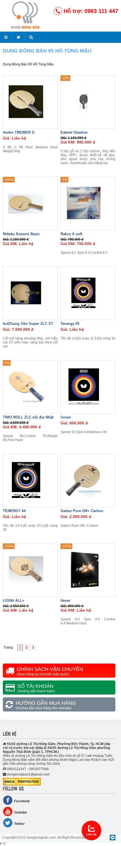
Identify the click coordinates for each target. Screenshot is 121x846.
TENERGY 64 (14, 511)
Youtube (20, 812)
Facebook (22, 801)
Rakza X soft (71, 234)
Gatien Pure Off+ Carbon (81, 511)
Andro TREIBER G (19, 132)
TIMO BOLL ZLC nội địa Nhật (28, 417)
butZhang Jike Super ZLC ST (28, 323)
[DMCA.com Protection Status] (22, 784)
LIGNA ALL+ (13, 600)
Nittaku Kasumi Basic (21, 234)
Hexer (65, 600)
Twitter (19, 824)
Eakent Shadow (74, 132)
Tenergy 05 (69, 323)
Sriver (65, 417)
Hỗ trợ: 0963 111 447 (91, 11)
